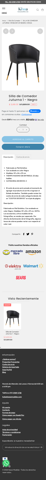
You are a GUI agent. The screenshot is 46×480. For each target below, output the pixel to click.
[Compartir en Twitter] (28, 234)
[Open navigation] (4, 8)
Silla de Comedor (14, 21)
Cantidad (23, 125)
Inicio (4, 21)
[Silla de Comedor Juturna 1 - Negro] (12, 316)
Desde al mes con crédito (23, 119)
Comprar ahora (23, 147)
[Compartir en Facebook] (24, 234)
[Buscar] (38, 10)
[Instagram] (9, 467)
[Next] (12, 31)
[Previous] (6, 31)
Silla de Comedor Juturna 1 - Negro (12, 333)
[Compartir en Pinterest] (32, 234)
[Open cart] (42, 10)
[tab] (8, 157)
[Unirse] (40, 447)
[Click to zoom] (40, 31)
